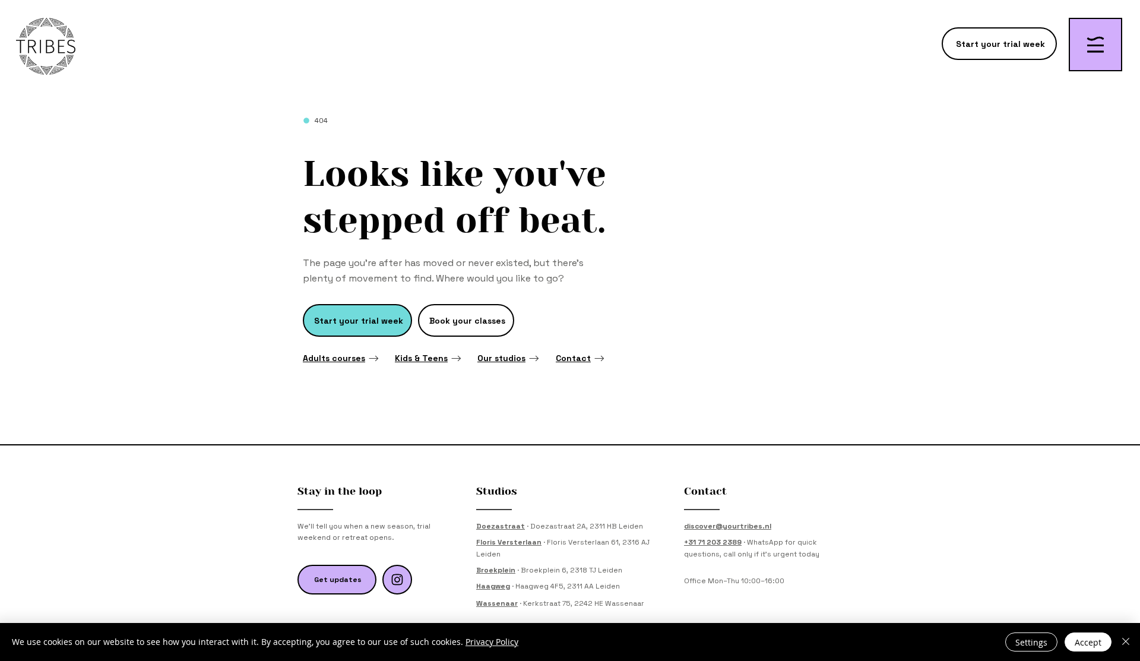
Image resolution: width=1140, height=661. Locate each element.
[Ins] (397, 579)
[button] (1095, 44)
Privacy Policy (492, 641)
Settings (1031, 642)
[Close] (1126, 641)
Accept (1088, 642)
